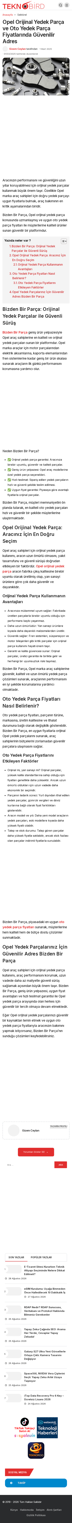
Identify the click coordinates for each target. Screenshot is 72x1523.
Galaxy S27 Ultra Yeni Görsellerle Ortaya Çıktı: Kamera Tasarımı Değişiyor (45, 1355)
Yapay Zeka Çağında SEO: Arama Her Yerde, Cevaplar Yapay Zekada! (44, 1333)
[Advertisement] (36, 140)
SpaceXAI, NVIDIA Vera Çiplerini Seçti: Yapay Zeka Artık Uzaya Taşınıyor (44, 1377)
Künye (14, 1509)
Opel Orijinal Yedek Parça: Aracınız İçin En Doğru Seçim (39, 258)
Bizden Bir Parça (15, 332)
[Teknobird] (23, 4)
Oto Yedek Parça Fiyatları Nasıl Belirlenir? (33, 276)
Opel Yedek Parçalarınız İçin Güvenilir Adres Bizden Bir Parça (38, 294)
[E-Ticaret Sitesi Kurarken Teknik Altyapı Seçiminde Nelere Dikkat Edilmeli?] (13, 1269)
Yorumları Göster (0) (34, 1151)
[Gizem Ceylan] (14, 1131)
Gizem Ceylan (17, 48)
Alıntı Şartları (54, 1509)
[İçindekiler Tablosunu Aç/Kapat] (62, 241)
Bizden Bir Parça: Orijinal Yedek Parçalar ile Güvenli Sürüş (33, 248)
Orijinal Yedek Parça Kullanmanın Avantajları (40, 267)
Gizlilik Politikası (36, 1515)
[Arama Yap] (60, 5)
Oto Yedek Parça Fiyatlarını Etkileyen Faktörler (37, 285)
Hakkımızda (27, 1509)
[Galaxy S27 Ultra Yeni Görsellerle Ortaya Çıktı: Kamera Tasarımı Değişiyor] (13, 1354)
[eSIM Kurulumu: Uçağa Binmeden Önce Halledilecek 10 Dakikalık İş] (13, 1291)
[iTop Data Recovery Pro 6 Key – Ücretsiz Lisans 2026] (13, 1398)
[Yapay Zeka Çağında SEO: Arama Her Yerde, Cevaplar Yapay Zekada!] (13, 1332)
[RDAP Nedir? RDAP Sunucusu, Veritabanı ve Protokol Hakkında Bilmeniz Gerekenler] (13, 1309)
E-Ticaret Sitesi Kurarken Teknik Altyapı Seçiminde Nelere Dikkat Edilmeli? (44, 1270)
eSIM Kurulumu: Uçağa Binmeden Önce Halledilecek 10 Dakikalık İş (44, 1290)
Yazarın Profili (58, 1126)
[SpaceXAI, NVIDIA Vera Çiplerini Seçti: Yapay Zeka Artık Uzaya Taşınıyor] (13, 1376)
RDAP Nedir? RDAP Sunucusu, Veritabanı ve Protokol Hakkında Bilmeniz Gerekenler (44, 1311)
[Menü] (66, 5)
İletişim (40, 1509)
